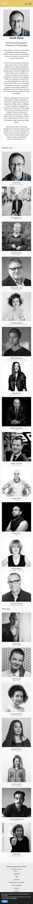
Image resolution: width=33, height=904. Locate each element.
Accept (4, 901)
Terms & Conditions (16, 885)
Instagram (16, 891)
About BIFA (16, 874)
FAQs (16, 876)
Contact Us (16, 879)
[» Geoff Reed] (4, 3)
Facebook (16, 888)
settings (15, 898)
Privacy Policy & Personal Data (16, 882)
